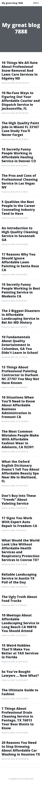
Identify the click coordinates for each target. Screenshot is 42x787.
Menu (35, 3)
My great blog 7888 (12, 3)
